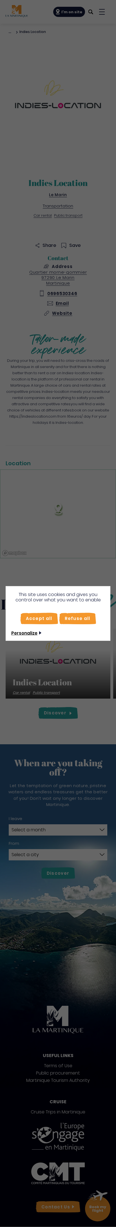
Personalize (24, 633)
